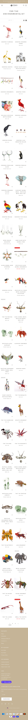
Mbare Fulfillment (5, 664)
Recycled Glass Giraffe (7, 494)
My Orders (3, 652)
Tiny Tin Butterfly (7, 545)
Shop (2, 633)
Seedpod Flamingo (7, 41)
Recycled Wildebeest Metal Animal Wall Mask (7, 520)
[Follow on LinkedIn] (12, 704)
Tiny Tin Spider (7, 593)
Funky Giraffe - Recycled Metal (7, 396)
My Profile (3, 650)
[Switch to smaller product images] (26, 20)
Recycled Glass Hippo (21, 519)
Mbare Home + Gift (5, 666)
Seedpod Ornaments (7, 92)
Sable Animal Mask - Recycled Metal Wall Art (20, 468)
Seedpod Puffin (7, 290)
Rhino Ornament (21, 593)
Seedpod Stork (21, 92)
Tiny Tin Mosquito (21, 395)
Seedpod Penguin (20, 165)
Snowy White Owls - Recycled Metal (21, 67)
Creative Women (5, 662)
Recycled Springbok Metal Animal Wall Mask (7, 370)
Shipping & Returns (5, 638)
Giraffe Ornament (21, 420)
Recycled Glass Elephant (7, 344)
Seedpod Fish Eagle (21, 216)
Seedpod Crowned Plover (7, 191)
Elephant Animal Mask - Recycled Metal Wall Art (21, 192)
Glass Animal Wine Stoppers (7, 266)
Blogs (2, 643)
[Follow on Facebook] (2, 704)
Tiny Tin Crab (7, 443)
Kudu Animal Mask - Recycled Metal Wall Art (21, 318)
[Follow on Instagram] (5, 704)
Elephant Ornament (21, 343)
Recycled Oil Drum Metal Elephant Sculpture (21, 292)
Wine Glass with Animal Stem (21, 241)
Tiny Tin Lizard (7, 617)
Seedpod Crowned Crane (21, 42)
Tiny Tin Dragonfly (21, 443)
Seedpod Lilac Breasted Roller (21, 141)
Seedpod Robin (21, 368)
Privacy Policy (4, 655)
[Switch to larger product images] (23, 20)
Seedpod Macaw (7, 216)
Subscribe (6, 699)
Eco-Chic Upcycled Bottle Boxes (7, 116)
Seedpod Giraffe (7, 67)
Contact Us (4, 641)
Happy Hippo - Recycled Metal (7, 569)
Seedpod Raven (7, 140)
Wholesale (3, 636)
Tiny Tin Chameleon (7, 420)
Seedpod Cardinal (21, 115)
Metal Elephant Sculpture (21, 569)
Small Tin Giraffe (20, 617)
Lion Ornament (21, 545)
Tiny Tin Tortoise (20, 493)
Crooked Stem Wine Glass (7, 166)
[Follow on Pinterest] (8, 704)
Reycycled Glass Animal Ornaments (21, 266)
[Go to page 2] (18, 623)
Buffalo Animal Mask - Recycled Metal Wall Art (7, 468)
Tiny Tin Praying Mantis (7, 317)
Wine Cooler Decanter (7, 241)
